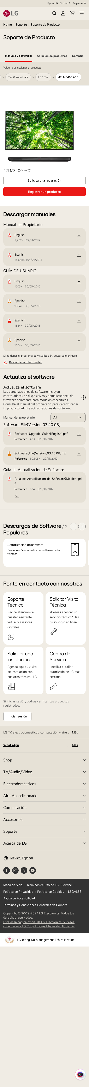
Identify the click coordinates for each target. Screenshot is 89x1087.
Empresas (78, 3)
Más (75, 732)
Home (7, 24)
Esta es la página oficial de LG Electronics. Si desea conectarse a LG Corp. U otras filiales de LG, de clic (43, 924)
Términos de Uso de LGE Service (49, 885)
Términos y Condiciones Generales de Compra (35, 905)
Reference (20, 439)
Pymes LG (52, 3)
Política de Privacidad (18, 892)
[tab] (18, 56)
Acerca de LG (15, 843)
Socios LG (65, 3)
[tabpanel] (44, 318)
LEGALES (74, 892)
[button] (54, 13)
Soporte (21, 24)
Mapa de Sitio (13, 885)
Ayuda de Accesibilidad (19, 898)
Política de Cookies (50, 892)
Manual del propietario (19, 417)
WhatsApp (11, 745)
